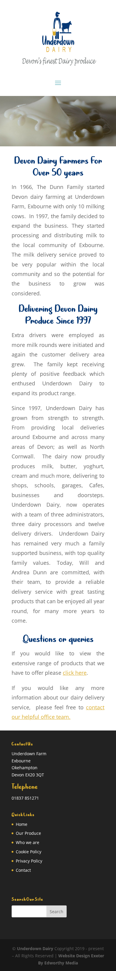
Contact (23, 870)
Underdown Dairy (35, 948)
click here (75, 672)
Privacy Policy (29, 861)
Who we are (27, 842)
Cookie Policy (28, 851)
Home (21, 824)
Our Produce (28, 833)
